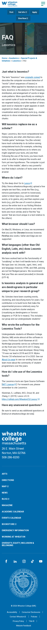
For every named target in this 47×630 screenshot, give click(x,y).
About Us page (8, 359)
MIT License (8, 384)
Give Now (22, 18)
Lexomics (16, 61)
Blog (4, 499)
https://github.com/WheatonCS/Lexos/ (19, 399)
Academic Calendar (13, 511)
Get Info (21, 12)
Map (4, 486)
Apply (34, 12)
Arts (4, 474)
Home (4, 58)
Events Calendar (11, 518)
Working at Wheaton (13, 536)
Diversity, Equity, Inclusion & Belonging (18, 544)
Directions (8, 480)
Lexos (27, 183)
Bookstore (8, 524)
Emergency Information (15, 530)
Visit (11, 12)
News (5, 492)
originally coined (32, 77)
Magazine (7, 505)
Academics (14, 58)
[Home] (12, 3)
